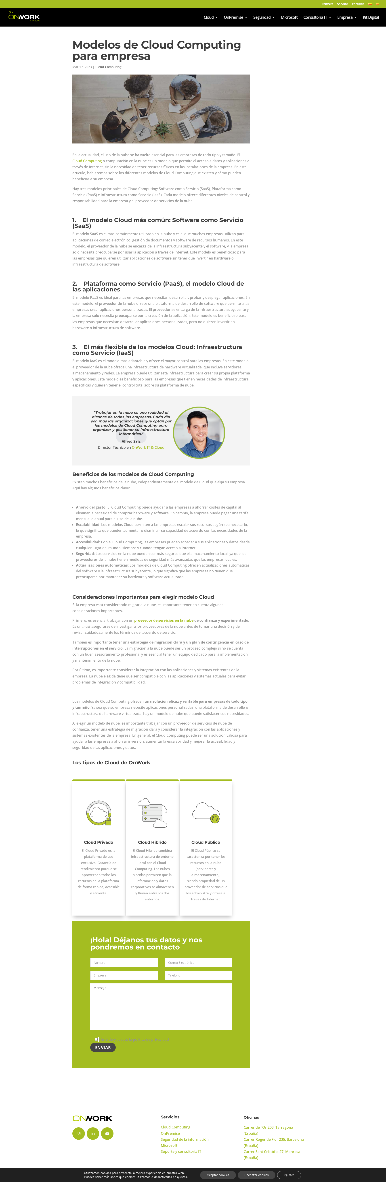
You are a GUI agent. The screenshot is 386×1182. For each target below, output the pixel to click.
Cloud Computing (108, 67)
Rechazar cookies (256, 1175)
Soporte (342, 4)
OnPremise (233, 18)
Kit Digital (371, 18)
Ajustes (289, 1175)
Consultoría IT (315, 18)
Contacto (358, 4)
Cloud (209, 18)
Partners (327, 4)
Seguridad (262, 18)
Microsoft (289, 18)
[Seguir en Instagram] (78, 1133)
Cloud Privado (98, 842)
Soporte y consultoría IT (181, 1151)
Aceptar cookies (218, 1175)
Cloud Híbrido (152, 842)
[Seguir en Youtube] (107, 1133)
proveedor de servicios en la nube (163, 620)
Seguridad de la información (185, 1139)
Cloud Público (205, 842)
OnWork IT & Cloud (148, 447)
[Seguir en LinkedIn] (93, 1133)
